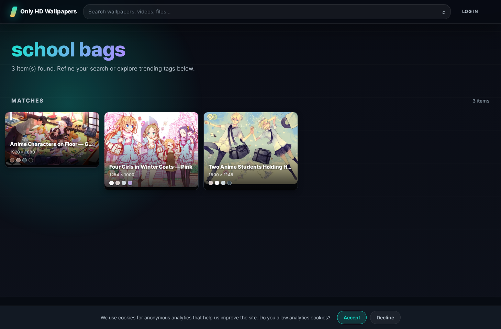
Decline (385, 317)
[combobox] (262, 12)
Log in (470, 11)
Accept (352, 317)
